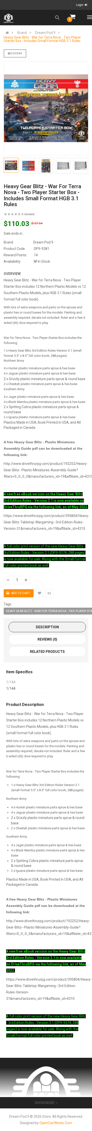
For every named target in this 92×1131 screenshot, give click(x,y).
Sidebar (16, 53)
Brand (22, 32)
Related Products (47, 652)
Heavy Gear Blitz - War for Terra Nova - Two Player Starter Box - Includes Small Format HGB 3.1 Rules (42, 39)
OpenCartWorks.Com (55, 1123)
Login (79, 5)
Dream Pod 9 (45, 32)
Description (47, 627)
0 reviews (28, 214)
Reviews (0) (47, 639)
